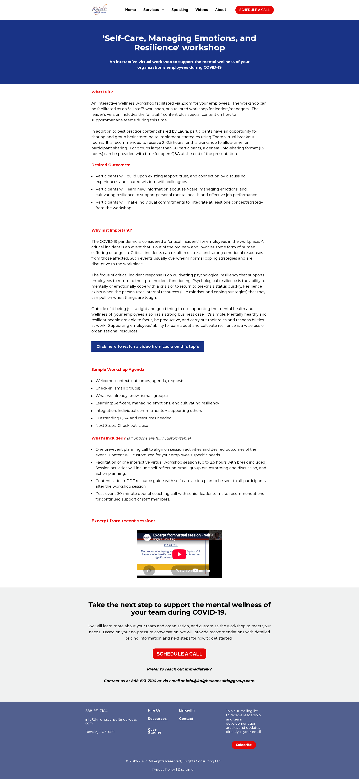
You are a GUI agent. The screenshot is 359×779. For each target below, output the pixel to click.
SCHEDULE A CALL (254, 10)
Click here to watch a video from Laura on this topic (148, 346)
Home (130, 9)
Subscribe (244, 745)
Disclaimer (186, 770)
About (220, 9)
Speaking (179, 9)
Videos (201, 9)
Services (151, 9)
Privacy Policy (163, 770)
